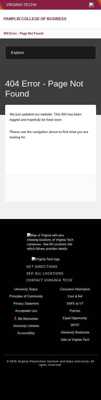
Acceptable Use (26, 311)
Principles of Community (26, 296)
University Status (26, 289)
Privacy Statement (26, 303)
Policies (75, 311)
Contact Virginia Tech (50, 280)
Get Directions (43, 266)
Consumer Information (75, 289)
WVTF (75, 325)
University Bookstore (75, 332)
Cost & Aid (75, 296)
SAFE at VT (75, 303)
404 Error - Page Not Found (23, 33)
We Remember (28, 319)
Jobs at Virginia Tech (75, 339)
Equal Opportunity (75, 318)
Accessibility (26, 333)
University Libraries (26, 326)
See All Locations (46, 273)
